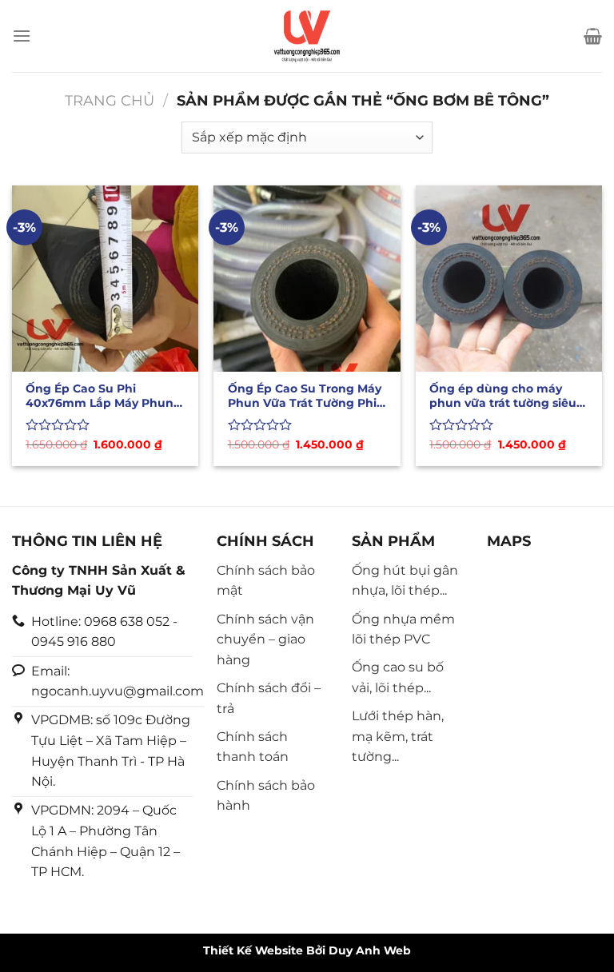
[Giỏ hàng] (593, 36)
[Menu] (21, 35)
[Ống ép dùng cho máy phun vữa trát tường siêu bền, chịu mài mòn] (509, 278)
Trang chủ (109, 100)
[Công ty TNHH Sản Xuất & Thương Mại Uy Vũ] (307, 36)
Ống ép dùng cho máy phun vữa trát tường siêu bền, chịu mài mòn (502, 395)
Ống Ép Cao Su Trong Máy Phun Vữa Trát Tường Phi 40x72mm (304, 395)
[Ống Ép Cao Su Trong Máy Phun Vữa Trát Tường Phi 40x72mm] (306, 278)
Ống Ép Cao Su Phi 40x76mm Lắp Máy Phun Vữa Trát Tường (99, 395)
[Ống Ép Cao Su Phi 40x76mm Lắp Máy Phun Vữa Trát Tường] (105, 278)
